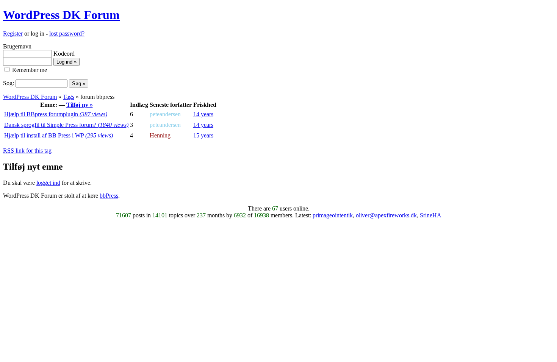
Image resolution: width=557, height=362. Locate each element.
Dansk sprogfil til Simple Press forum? (66, 125)
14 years (203, 114)
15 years (203, 135)
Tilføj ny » (79, 104)
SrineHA (430, 215)
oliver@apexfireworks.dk (386, 215)
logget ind (48, 182)
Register (13, 33)
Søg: (8, 83)
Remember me (29, 70)
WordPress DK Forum (61, 15)
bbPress (109, 195)
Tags (68, 97)
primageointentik (333, 215)
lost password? (66, 33)
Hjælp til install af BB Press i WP (58, 135)
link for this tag (27, 150)
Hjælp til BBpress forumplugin (55, 114)
